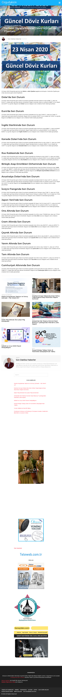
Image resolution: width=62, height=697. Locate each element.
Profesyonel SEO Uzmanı (18, 677)
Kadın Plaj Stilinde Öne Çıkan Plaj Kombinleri (13, 320)
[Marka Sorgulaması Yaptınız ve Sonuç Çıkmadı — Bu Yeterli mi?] (16, 285)
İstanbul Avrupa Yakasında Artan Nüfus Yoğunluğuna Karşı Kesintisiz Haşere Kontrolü (46, 297)
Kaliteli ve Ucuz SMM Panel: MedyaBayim (11, 346)
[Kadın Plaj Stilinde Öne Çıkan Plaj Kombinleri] (16, 309)
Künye (35, 689)
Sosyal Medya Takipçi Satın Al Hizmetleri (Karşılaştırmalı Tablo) (43, 350)
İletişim (30, 689)
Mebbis (17, 689)
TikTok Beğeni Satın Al (29, 691)
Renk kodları (18, 691)
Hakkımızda (23, 689)
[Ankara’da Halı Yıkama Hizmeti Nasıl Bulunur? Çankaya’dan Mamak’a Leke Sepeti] (46, 310)
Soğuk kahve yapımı (7, 691)
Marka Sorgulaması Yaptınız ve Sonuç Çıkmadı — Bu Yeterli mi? (15, 297)
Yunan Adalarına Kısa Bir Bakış (22, 408)
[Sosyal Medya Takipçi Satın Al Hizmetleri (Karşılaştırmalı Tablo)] (46, 337)
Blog (33, 294)
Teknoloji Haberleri (12, 25)
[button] (59, 2)
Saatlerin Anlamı (43, 689)
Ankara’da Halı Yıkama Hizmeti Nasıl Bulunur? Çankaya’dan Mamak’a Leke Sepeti (45, 322)
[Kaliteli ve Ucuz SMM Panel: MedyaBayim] (16, 335)
